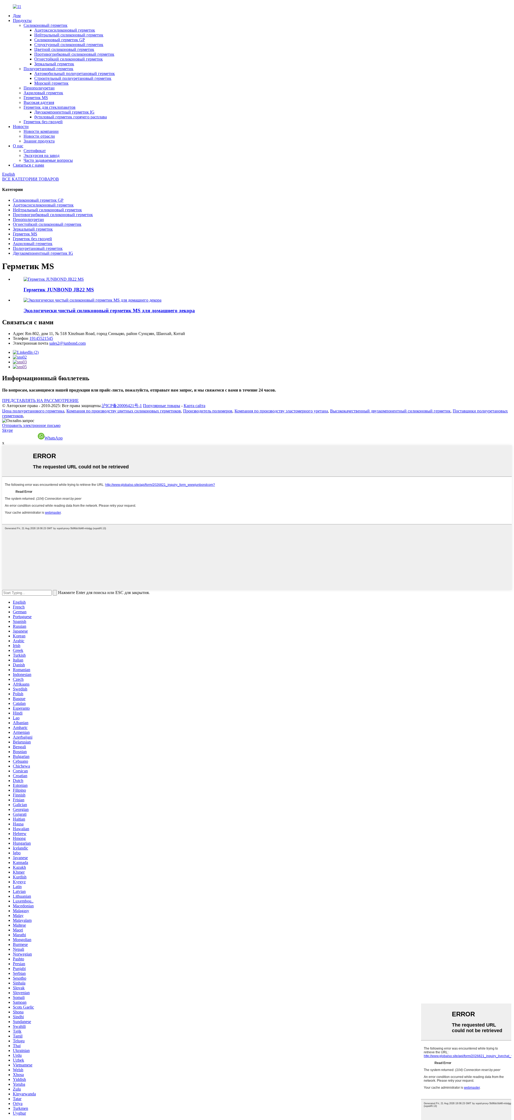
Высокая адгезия (39, 102)
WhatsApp (53, 438)
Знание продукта (39, 141)
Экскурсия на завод (41, 155)
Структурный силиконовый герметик (68, 44)
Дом (17, 15)
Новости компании (41, 131)
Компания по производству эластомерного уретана (281, 411)
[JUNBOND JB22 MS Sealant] (54, 279)
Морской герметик (51, 83)
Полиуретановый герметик (48, 68)
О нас (18, 146)
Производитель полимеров (207, 411)
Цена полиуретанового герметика (33, 411)
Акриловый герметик (43, 93)
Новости (21, 126)
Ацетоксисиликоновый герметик (64, 30)
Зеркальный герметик (54, 64)
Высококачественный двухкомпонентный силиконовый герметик (390, 411)
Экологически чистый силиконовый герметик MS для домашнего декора (109, 310)
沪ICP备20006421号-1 (122, 405)
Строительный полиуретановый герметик (72, 78)
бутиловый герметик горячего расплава (70, 117)
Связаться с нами (28, 165)
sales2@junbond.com (67, 343)
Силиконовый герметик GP (59, 39)
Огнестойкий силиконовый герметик (68, 59)
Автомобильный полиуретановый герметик (74, 73)
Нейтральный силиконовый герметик (68, 35)
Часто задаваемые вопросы (48, 160)
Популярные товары (161, 405)
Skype (7, 430)
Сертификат (35, 150)
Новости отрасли (39, 136)
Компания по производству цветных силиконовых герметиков (123, 411)
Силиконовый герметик (45, 25)
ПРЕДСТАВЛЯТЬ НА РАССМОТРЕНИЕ (40, 400)
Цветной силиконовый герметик (64, 49)
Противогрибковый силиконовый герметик (74, 54)
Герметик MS (36, 97)
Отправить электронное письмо (31, 425)
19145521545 (41, 338)
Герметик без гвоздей (43, 121)
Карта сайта (194, 405)
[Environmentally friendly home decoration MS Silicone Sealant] (92, 300)
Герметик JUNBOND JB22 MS (59, 289)
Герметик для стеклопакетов (49, 107)
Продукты (22, 20)
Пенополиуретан (39, 88)
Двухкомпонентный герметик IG (64, 112)
